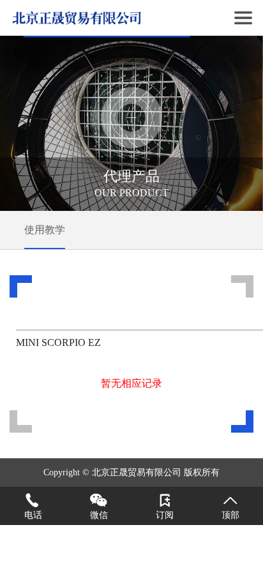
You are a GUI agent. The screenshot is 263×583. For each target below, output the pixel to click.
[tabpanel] (131, 123)
